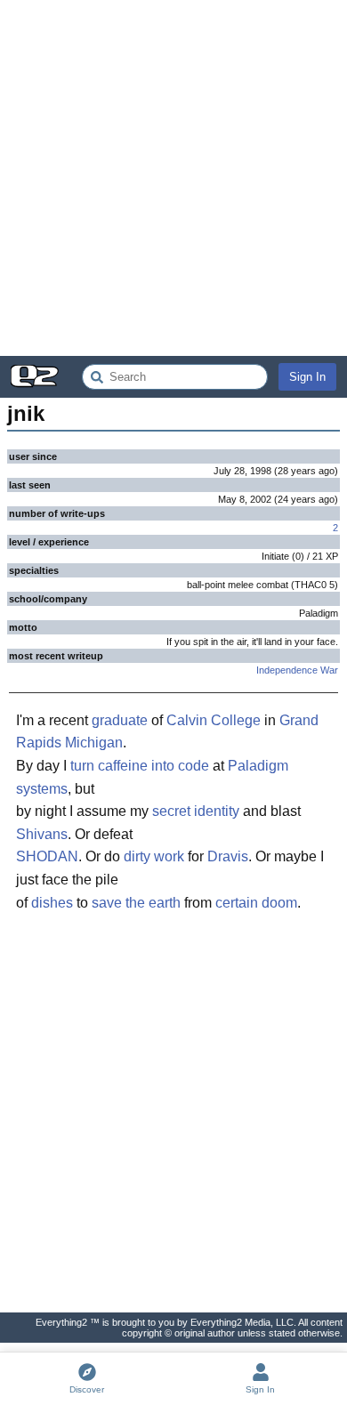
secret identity (195, 811)
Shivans (42, 834)
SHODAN (47, 856)
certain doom (256, 902)
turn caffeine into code (139, 765)
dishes (52, 902)
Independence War (297, 670)
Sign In (307, 377)
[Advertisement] (173, 177)
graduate (120, 720)
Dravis (227, 856)
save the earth (136, 902)
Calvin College (213, 720)
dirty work (154, 856)
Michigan (94, 742)
